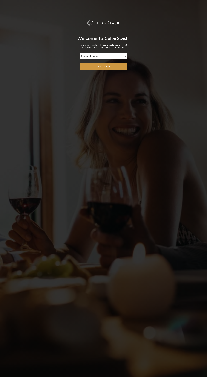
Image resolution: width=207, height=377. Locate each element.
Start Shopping (103, 66)
